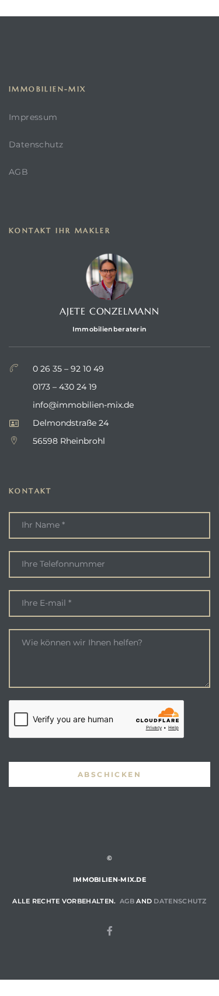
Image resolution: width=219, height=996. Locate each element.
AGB (18, 172)
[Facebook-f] (110, 931)
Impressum (33, 117)
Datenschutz (36, 144)
